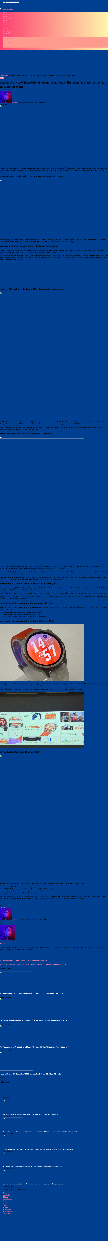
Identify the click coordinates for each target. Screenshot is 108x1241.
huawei (2, 907)
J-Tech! (5, 27)
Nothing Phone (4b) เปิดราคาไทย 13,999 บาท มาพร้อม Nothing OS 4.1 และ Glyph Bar (31, 1074)
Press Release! (8, 31)
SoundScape (7, 19)
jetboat (14, 102)
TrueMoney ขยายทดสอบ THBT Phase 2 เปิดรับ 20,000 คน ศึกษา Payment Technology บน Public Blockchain (38, 1149)
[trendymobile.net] (6, 9)
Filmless (5, 17)
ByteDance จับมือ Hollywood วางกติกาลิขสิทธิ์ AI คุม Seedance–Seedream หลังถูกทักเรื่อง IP (33, 1020)
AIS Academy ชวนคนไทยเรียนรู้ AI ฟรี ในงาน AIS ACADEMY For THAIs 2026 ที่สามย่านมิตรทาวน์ (34, 1047)
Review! (5, 21)
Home (5, 13)
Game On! (6, 15)
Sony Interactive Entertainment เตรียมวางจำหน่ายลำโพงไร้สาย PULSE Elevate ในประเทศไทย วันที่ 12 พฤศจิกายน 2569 (40, 1132)
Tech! (5, 25)
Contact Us (7, 33)
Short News (7, 29)
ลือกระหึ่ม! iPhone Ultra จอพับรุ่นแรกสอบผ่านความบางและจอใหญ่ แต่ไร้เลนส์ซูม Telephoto (31, 993)
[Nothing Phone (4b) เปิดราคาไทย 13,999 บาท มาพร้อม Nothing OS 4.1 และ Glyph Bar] (16, 1070)
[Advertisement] (50, 63)
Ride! (5, 23)
